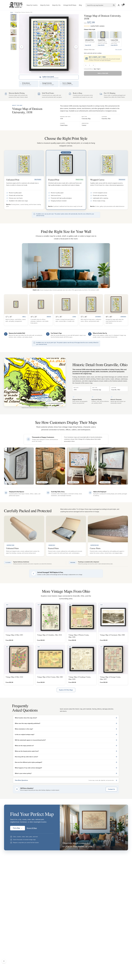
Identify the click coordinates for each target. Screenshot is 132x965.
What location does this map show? (26, 718)
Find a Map (17, 828)
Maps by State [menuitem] (44, 5)
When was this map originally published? (27, 723)
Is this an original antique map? (24, 734)
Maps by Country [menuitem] (32, 5)
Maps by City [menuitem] (56, 5)
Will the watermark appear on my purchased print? (30, 740)
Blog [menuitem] (80, 5)
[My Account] (118, 5)
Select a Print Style (103, 73)
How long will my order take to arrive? (26, 756)
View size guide (118, 49)
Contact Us (111, 789)
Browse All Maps (32, 828)
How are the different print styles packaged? (28, 762)
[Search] (114, 5)
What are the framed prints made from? (27, 751)
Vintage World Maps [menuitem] (69, 5)
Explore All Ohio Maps (66, 690)
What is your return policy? (23, 773)
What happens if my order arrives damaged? (28, 768)
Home (11, 12)
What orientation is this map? (24, 729)
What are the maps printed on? (24, 745)
